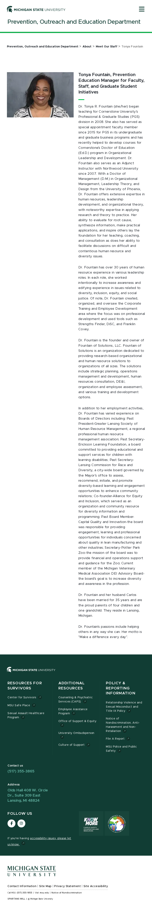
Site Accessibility (96, 886)
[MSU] (76, 673)
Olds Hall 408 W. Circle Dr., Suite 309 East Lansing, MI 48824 (28, 795)
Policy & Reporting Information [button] (120, 688)
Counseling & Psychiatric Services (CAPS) (75, 699)
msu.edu (44, 893)
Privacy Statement (67, 886)
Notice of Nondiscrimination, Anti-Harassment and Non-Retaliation (123, 725)
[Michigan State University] (36, 9)
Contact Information (22, 886)
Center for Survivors (22, 697)
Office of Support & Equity (77, 721)
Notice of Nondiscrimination (66, 893)
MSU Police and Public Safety (121, 748)
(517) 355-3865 (21, 771)
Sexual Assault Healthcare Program (26, 715)
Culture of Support (71, 745)
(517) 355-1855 (24, 893)
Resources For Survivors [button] (25, 685)
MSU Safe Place (19, 705)
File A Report (115, 738)
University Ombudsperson (76, 733)
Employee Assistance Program (73, 711)
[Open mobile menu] (141, 9)
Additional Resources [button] (71, 685)
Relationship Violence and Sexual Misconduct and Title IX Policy (124, 706)
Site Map (45, 886)
